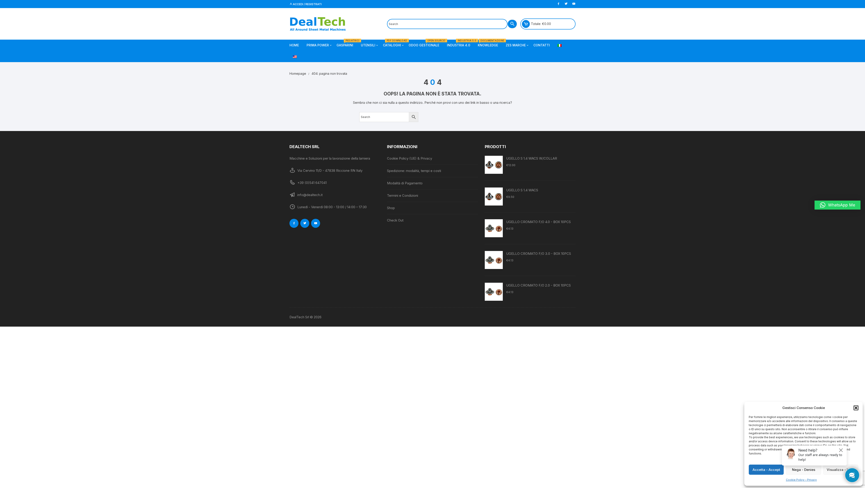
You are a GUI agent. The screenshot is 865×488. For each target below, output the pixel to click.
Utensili (368, 45)
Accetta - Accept (766, 470)
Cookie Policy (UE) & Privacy (409, 158)
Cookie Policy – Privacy (801, 479)
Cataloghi (393, 43)
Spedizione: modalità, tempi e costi (414, 171)
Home (294, 45)
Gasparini (347, 43)
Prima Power (318, 45)
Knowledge (489, 43)
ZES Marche (516, 45)
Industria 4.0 (460, 43)
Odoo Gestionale (426, 43)
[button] (856, 408)
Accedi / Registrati (307, 4)
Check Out (395, 220)
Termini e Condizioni (402, 195)
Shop (391, 208)
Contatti (541, 45)
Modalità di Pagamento (405, 183)
